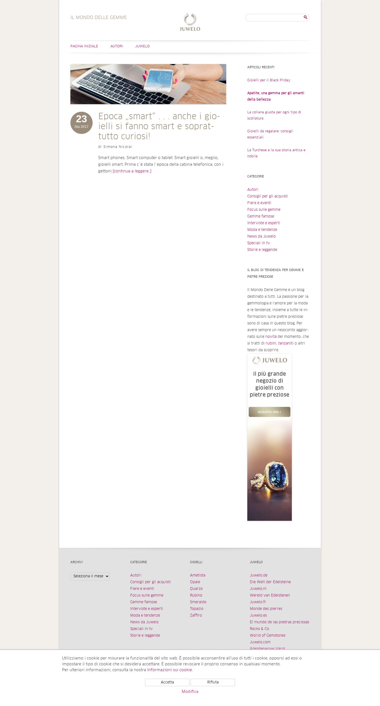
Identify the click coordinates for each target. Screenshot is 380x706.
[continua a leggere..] (132, 171)
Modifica (190, 692)
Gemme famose (260, 216)
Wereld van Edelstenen (270, 595)
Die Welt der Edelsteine (270, 582)
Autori (116, 46)
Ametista (197, 575)
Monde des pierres (266, 609)
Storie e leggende (262, 250)
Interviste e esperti (263, 223)
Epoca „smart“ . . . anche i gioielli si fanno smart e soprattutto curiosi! (159, 127)
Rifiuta (213, 682)
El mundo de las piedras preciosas (279, 622)
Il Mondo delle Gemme (190, 22)
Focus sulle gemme (263, 210)
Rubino (196, 595)
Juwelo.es (258, 615)
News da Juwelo (261, 236)
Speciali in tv (258, 243)
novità (271, 337)
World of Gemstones (267, 635)
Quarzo (196, 589)
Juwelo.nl (258, 589)
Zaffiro (196, 615)
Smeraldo (198, 602)
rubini (271, 343)
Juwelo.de (258, 575)
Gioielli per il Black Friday (268, 80)
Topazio (196, 609)
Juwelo (142, 46)
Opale (195, 582)
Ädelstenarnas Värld (267, 649)
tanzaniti (285, 343)
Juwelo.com (260, 642)
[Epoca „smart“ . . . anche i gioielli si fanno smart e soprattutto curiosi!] (148, 110)
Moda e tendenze (262, 230)
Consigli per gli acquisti (267, 196)
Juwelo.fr (258, 602)
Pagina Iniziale (84, 46)
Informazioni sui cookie (169, 670)
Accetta (167, 682)
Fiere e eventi (259, 203)
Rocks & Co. (260, 629)
